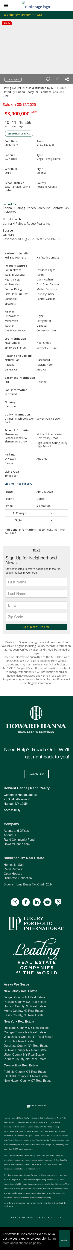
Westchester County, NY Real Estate (28, 1036)
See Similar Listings (19, 133)
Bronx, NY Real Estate (19, 1041)
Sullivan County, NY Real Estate (25, 1050)
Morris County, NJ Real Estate (24, 1010)
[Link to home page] (36, 5)
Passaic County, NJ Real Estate (25, 1001)
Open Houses (13, 873)
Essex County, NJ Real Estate (24, 1015)
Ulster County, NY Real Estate (24, 1054)
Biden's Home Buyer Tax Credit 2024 (28, 884)
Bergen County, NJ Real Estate (24, 997)
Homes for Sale (14, 864)
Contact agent (13, 79)
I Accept (64, 1238)
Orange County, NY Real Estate (25, 1032)
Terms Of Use (22, 1218)
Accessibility (12, 810)
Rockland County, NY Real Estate (26, 1027)
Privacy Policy (49, 1218)
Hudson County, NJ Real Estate (25, 1006)
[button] (37, 774)
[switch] (48, 79)
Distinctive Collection (18, 878)
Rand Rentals (13, 869)
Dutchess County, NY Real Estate (26, 1045)
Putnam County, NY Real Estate (25, 1059)
